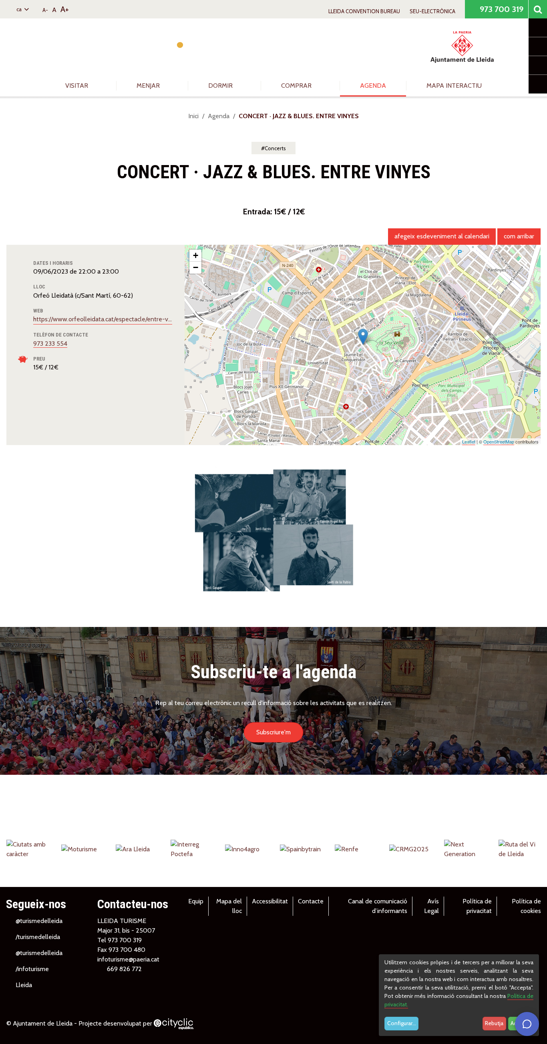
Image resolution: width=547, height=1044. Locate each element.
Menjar (149, 85)
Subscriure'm (273, 732)
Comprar (297, 85)
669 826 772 (124, 969)
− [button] (195, 267)
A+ (64, 9)
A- (45, 10)
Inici (193, 116)
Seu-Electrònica (432, 11)
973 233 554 (50, 343)
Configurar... (401, 1023)
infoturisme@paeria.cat (128, 959)
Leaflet (468, 441)
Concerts (275, 148)
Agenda (373, 85)
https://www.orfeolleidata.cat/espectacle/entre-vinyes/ (102, 319)
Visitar (77, 85)
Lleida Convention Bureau (364, 11)
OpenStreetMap (498, 441)
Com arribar (519, 236)
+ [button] (195, 255)
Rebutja (494, 1023)
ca (19, 9)
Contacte (311, 901)
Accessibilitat (270, 901)
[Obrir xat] (527, 1024)
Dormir (221, 85)
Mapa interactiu (454, 85)
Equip (195, 901)
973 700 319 (500, 9)
